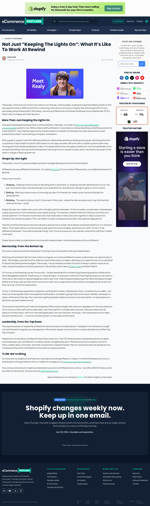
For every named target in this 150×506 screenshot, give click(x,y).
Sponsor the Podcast (111, 473)
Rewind (80, 377)
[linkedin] (127, 78)
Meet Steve (137, 477)
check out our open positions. (77, 361)
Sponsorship (140, 30)
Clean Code (75, 266)
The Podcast (52, 477)
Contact (139, 21)
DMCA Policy (97, 502)
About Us (130, 21)
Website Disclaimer (107, 502)
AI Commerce (8, 30)
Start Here (81, 473)
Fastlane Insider (117, 30)
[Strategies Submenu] (58, 30)
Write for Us (107, 480)
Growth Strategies (84, 477)
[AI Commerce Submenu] (16, 30)
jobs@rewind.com (49, 371)
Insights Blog (52, 473)
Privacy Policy (88, 502)
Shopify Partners (13, 38)
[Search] (54, 21)
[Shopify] (75, 8)
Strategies (51, 30)
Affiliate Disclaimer (120, 502)
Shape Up (55, 169)
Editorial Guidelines (140, 480)
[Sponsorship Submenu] (148, 30)
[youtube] (142, 78)
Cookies (131, 501)
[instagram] (137, 78)
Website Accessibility (140, 502)
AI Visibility (31, 30)
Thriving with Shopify (55, 487)
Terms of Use (79, 502)
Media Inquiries (109, 484)
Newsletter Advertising (112, 477)
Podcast (95, 30)
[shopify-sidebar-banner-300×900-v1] (132, 179)
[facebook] (122, 78)
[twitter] (132, 78)
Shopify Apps (75, 30)
